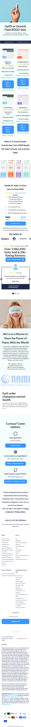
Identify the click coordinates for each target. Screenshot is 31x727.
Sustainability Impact (20, 546)
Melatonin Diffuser (6, 540)
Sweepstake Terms (20, 598)
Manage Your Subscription (21, 559)
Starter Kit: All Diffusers (7, 548)
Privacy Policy (19, 577)
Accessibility (18, 605)
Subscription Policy (20, 585)
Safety (17, 553)
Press (17, 548)
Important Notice (19, 581)
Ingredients (18, 544)
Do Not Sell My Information (21, 600)
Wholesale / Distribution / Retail (8, 575)
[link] (8, 54)
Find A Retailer (19, 550)
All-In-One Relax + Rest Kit (7, 561)
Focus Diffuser (5, 542)
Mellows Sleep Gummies (7, 555)
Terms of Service (19, 575)
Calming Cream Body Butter (8, 559)
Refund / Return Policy (20, 583)
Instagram (18, 557)
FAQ (17, 538)
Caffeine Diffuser (5, 544)
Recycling (18, 551)
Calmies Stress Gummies (7, 553)
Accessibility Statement (21, 603)
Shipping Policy (19, 588)
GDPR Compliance (20, 602)
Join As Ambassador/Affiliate (8, 573)
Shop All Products (5, 538)
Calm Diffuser (5, 546)
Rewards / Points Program (21, 542)
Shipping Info (18, 540)
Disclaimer (18, 579)
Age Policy (18, 587)
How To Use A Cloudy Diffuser (22, 555)
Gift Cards (4, 563)
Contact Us (15, 621)
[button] (8, 84)
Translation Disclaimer (20, 607)
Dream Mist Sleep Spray (7, 557)
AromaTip (4, 565)
